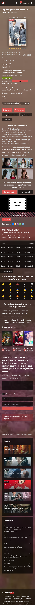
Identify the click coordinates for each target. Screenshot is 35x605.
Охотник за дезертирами (10, 531)
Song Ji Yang (28, 90)
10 (25, 48)
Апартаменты (7, 540)
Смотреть (8, 110)
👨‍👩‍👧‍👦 (32, 285)
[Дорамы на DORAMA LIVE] (6, 3)
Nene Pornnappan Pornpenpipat (16, 90)
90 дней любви (15, 149)
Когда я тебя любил (12, 152)
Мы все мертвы (8, 550)
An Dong (10, 87)
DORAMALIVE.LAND (6, 434)
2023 (10, 64)
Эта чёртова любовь (9, 560)
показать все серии (6, 271)
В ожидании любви (18, 147)
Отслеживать (20, 110)
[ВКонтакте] (13, 224)
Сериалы (12, 434)
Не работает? (6, 219)
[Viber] (18, 224)
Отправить (18, 409)
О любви (20, 152)
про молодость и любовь (11, 103)
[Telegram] (23, 224)
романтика (26, 103)
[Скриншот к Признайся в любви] (9, 163)
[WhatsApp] (20, 224)
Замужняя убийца (9, 570)
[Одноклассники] (15, 224)
